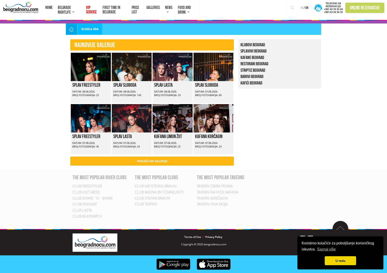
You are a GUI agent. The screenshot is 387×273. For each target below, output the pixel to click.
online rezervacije (365, 7)
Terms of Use (192, 237)
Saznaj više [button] (326, 249)
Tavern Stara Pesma (215, 186)
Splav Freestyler (86, 85)
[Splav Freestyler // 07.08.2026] (91, 118)
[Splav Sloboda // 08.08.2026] (132, 66)
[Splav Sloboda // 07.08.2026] (214, 66)
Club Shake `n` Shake (93, 198)
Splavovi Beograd (254, 50)
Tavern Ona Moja (212, 204)
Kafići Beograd (251, 82)
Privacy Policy (213, 237)
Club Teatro (146, 204)
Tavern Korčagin (212, 198)
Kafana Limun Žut (168, 136)
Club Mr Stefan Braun (155, 186)
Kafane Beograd (252, 57)
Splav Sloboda (124, 85)
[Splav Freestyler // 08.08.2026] (91, 66)
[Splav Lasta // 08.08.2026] (173, 66)
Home (49, 7)
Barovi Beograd (252, 76)
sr (302, 8)
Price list (135, 9)
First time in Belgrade (111, 9)
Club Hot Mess (86, 192)
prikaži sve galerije (152, 161)
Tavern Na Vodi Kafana (217, 192)
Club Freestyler (87, 186)
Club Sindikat (85, 204)
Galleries (153, 7)
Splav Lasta (163, 85)
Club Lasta (82, 210)
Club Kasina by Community (159, 192)
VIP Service (91, 9)
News (168, 7)
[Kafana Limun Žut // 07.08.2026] (173, 118)
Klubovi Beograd (253, 44)
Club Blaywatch (87, 216)
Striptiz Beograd (253, 70)
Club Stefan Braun (152, 198)
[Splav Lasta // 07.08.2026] (132, 118)
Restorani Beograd (254, 63)
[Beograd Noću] (95, 242)
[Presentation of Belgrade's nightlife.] (21, 7)
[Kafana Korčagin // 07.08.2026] (214, 118)
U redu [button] (340, 260)
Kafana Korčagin (208, 136)
